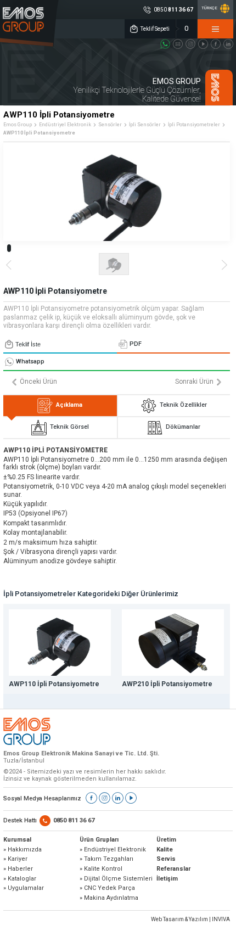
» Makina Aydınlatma (109, 898)
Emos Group (17, 124)
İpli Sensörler (145, 124)
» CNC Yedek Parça (107, 888)
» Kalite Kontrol (101, 869)
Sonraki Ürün (194, 381)
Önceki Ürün (38, 381)
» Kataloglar (19, 879)
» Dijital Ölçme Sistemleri (116, 879)
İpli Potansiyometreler (194, 124)
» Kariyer (15, 859)
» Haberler (18, 869)
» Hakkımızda (22, 850)
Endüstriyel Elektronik (65, 124)
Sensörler (110, 124)
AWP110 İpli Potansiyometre (39, 133)
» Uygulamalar (23, 888)
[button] (9, 248)
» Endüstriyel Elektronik (113, 850)
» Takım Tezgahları (106, 859)
